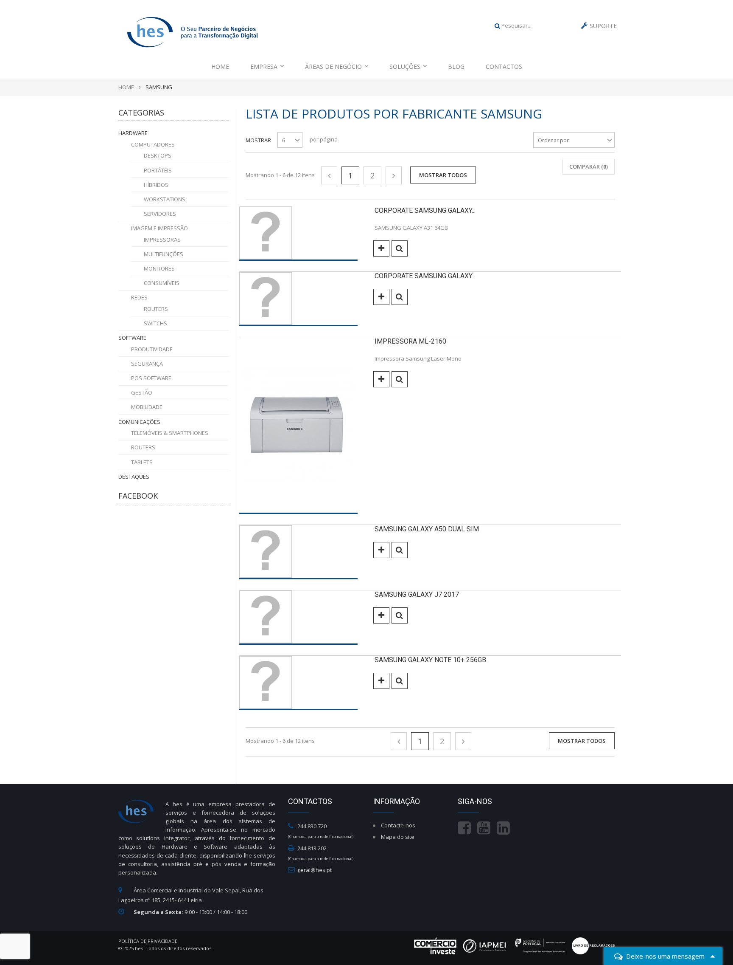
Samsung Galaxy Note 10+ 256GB (430, 660)
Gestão (141, 392)
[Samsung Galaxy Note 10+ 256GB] (298, 683)
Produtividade (152, 349)
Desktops (157, 155)
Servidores (160, 213)
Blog (456, 66)
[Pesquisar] (497, 25)
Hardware (133, 133)
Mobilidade (146, 407)
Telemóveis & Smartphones (169, 433)
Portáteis (158, 170)
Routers (156, 309)
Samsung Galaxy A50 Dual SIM (427, 529)
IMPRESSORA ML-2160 (410, 341)
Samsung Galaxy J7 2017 (417, 594)
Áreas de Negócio (333, 66)
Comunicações (139, 422)
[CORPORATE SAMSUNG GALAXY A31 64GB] (298, 233)
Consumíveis (161, 283)
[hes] (192, 30)
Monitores (159, 268)
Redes (139, 297)
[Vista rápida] (400, 248)
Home (220, 66)
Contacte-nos (398, 825)
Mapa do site (397, 837)
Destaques (133, 476)
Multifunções (163, 254)
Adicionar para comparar (381, 248)
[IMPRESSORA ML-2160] (298, 425)
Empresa (263, 66)
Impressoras (162, 239)
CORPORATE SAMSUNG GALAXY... (425, 210)
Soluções (404, 66)
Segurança (147, 363)
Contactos (504, 66)
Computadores (153, 144)
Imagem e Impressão (159, 228)
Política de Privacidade (147, 941)
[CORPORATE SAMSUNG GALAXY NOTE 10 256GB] (298, 299)
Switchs (155, 323)
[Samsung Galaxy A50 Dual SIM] (298, 552)
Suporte (603, 26)
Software (132, 337)
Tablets (142, 462)
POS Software (151, 378)
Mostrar (258, 140)
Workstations (164, 199)
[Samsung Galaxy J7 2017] (298, 617)
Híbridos (156, 185)
